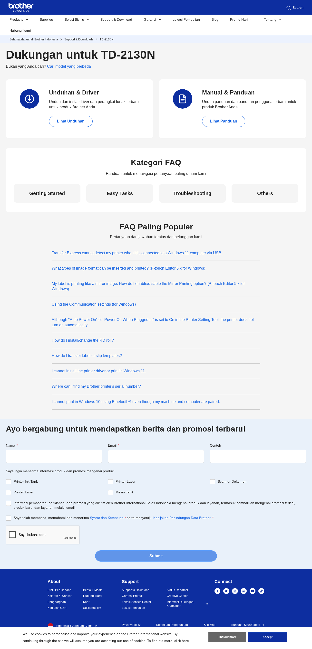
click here (181, 641)
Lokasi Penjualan (133, 608)
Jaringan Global (82, 626)
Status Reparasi (177, 590)
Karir (86, 602)
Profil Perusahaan (59, 590)
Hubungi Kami (92, 596)
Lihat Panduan (223, 121)
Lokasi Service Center (136, 602)
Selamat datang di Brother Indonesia (34, 39)
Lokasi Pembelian (186, 19)
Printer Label (23, 492)
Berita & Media (93, 590)
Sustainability (92, 608)
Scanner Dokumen (232, 481)
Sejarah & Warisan (60, 596)
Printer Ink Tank (26, 481)
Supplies (46, 19)
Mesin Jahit (124, 492)
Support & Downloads (78, 39)
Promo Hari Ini (241, 19)
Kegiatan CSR (57, 608)
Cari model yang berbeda (69, 66)
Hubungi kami (20, 30)
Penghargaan (57, 602)
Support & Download (116, 19)
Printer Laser (126, 481)
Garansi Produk (132, 596)
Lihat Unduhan (71, 121)
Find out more (227, 637)
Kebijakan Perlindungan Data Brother (181, 518)
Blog (215, 19)
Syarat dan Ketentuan (107, 518)
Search (297, 7)
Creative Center (177, 596)
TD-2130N (107, 39)
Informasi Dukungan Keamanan (180, 604)
